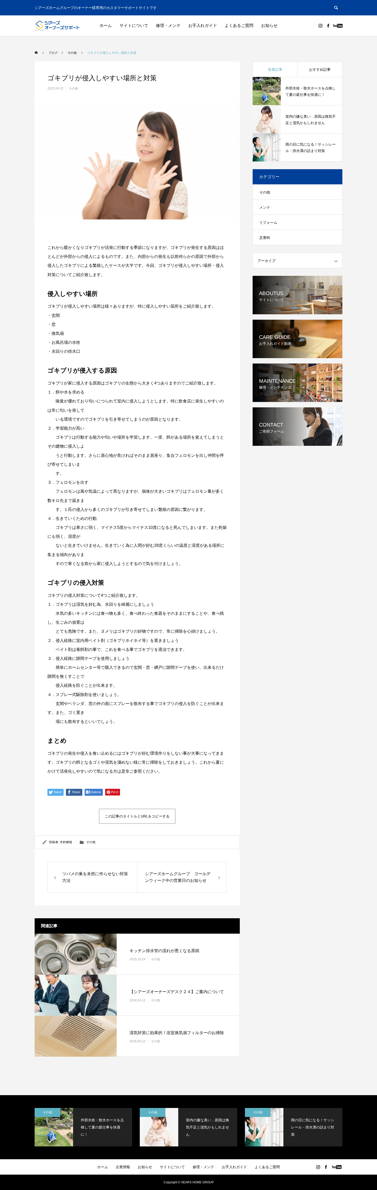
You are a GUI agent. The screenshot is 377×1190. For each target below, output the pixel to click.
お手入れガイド (202, 25)
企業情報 (123, 1167)
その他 (73, 88)
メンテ (264, 207)
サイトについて (134, 25)
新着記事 (275, 69)
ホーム (106, 25)
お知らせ (269, 25)
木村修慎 (66, 842)
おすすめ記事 (320, 69)
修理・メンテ (168, 25)
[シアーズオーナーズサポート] (57, 26)
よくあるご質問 (239, 25)
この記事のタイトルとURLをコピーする (137, 816)
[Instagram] (320, 25)
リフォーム (268, 222)
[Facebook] (328, 25)
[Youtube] (337, 25)
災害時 (264, 238)
